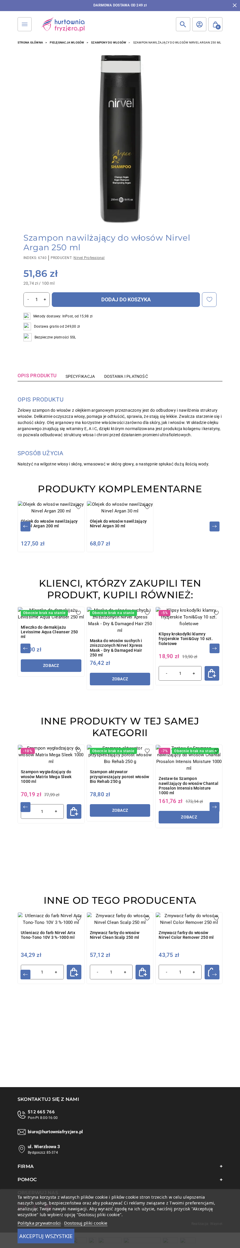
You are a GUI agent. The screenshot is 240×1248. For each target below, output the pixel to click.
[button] (215, 24)
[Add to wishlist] (209, 299)
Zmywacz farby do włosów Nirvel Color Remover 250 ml (186, 935)
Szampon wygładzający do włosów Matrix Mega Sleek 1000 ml (46, 776)
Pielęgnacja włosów (67, 42)
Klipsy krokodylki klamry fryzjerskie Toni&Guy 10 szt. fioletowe (186, 639)
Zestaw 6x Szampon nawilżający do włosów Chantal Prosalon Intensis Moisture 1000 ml (188, 785)
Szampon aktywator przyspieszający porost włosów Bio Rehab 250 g (119, 776)
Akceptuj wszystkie (46, 1236)
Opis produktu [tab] (37, 375)
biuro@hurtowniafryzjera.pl (55, 1131)
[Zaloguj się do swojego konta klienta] (199, 24)
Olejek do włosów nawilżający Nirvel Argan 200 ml (49, 523)
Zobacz (51, 665)
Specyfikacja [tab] (80, 376)
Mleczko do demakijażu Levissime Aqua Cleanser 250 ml (49, 632)
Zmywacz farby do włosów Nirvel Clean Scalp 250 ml (114, 935)
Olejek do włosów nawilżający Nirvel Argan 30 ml (118, 523)
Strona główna (30, 42)
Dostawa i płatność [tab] (126, 376)
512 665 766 (41, 1112)
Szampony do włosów (108, 42)
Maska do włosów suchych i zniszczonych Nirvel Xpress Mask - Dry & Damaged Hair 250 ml (116, 647)
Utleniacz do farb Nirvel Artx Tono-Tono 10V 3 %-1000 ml (48, 935)
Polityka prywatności (39, 1223)
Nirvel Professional (88, 258)
